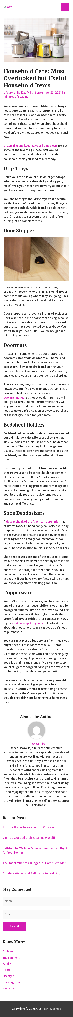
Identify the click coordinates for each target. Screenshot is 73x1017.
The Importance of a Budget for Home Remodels (35, 863)
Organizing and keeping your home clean (30, 145)
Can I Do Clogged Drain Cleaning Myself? (29, 837)
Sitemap (55, 1008)
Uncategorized (12, 982)
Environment (11, 957)
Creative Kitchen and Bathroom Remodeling (31, 873)
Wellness (8, 988)
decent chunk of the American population (33, 521)
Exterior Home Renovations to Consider (29, 827)
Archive (8, 951)
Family (7, 963)
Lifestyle (9, 92)
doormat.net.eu (14, 397)
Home (6, 970)
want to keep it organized (28, 623)
